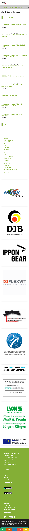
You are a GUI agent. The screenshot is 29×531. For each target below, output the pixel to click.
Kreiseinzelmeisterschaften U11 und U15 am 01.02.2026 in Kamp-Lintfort (12, 104)
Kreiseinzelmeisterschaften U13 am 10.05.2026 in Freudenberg (14, 25)
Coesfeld (6, 147)
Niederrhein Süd (8, 156)
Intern (6, 475)
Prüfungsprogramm (10, 507)
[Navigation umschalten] (27, 2)
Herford (6, 151)
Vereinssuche (8, 502)
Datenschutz (8, 482)
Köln (5, 154)
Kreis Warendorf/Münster (11, 171)
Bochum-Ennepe (8, 144)
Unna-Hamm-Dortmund (10, 169)
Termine (6, 503)
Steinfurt (6, 165)
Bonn (5, 145)
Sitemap (6, 479)
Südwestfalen (7, 167)
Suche (6, 477)
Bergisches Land (8, 140)
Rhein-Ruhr (7, 164)
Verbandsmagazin (9, 509)
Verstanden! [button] (14, 528)
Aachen (6, 138)
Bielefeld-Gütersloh (9, 142)
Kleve (5, 153)
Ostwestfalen (7, 158)
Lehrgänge (7, 505)
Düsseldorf (7, 149)
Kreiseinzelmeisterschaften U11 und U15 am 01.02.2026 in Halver (12, 85)
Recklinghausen (8, 162)
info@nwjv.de (12, 464)
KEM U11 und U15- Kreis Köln (9, 95)
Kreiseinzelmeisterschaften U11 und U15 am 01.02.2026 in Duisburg (12, 115)
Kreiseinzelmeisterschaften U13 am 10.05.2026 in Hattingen (14, 35)
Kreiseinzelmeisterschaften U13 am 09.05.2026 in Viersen (14, 45)
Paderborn (7, 160)
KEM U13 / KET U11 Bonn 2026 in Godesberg (12, 76)
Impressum (7, 481)
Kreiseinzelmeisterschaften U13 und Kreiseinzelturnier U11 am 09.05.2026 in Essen (14, 56)
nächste (10, 17)
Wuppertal (7, 173)
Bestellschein (8, 512)
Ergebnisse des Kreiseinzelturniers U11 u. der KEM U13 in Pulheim (13, 66)
